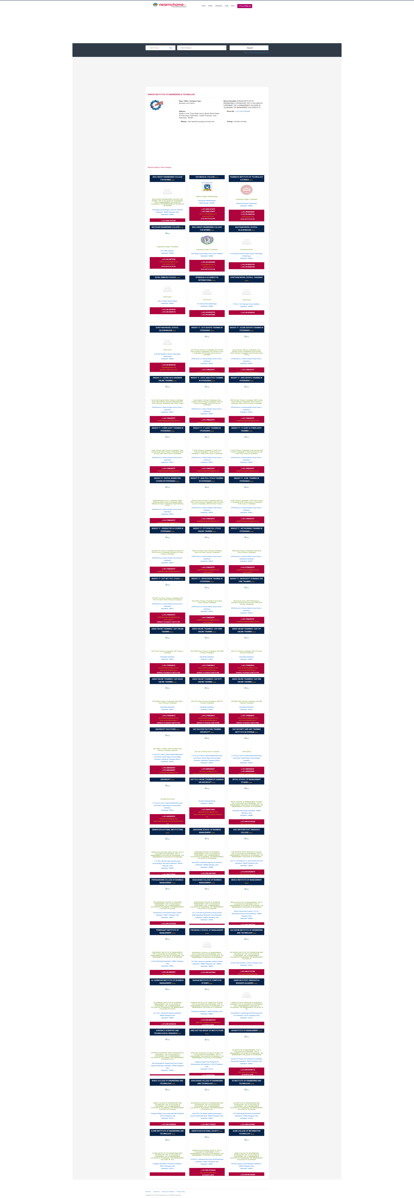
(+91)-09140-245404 (248, 1174)
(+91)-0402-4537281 (169, 220)
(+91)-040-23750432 (169, 923)
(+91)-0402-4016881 (248, 1124)
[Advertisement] (207, 26)
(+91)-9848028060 (247, 212)
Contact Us (156, 1191)
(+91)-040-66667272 (208, 1020)
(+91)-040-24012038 (208, 873)
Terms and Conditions (168, 1191)
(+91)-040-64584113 (248, 1070)
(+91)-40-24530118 (169, 312)
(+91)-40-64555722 (208, 312)
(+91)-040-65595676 (248, 872)
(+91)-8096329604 (247, 771)
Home (203, 6)
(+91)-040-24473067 (208, 972)
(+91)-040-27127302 (248, 971)
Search (210, 6)
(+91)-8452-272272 (208, 209)
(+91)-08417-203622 (208, 1124)
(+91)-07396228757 (248, 567)
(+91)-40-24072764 (169, 259)
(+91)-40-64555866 (208, 315)
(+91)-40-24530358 (169, 309)
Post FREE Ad (244, 6)
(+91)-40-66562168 (248, 267)
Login (226, 6)
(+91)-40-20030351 (169, 972)
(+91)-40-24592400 (208, 262)
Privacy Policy (181, 1191)
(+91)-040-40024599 (243, 111)
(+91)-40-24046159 (248, 214)
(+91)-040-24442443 (169, 1024)
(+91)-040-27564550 (208, 1170)
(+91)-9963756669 (168, 874)
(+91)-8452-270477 (208, 211)
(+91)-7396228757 (208, 369)
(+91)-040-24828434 (248, 924)
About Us (148, 1191)
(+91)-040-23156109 (248, 821)
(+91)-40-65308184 (248, 312)
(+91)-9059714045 (208, 809)
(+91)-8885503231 (168, 768)
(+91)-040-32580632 (169, 1124)
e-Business (218, 6)
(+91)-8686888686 (208, 1075)
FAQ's (233, 6)
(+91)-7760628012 (168, 665)
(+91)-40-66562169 (248, 264)
